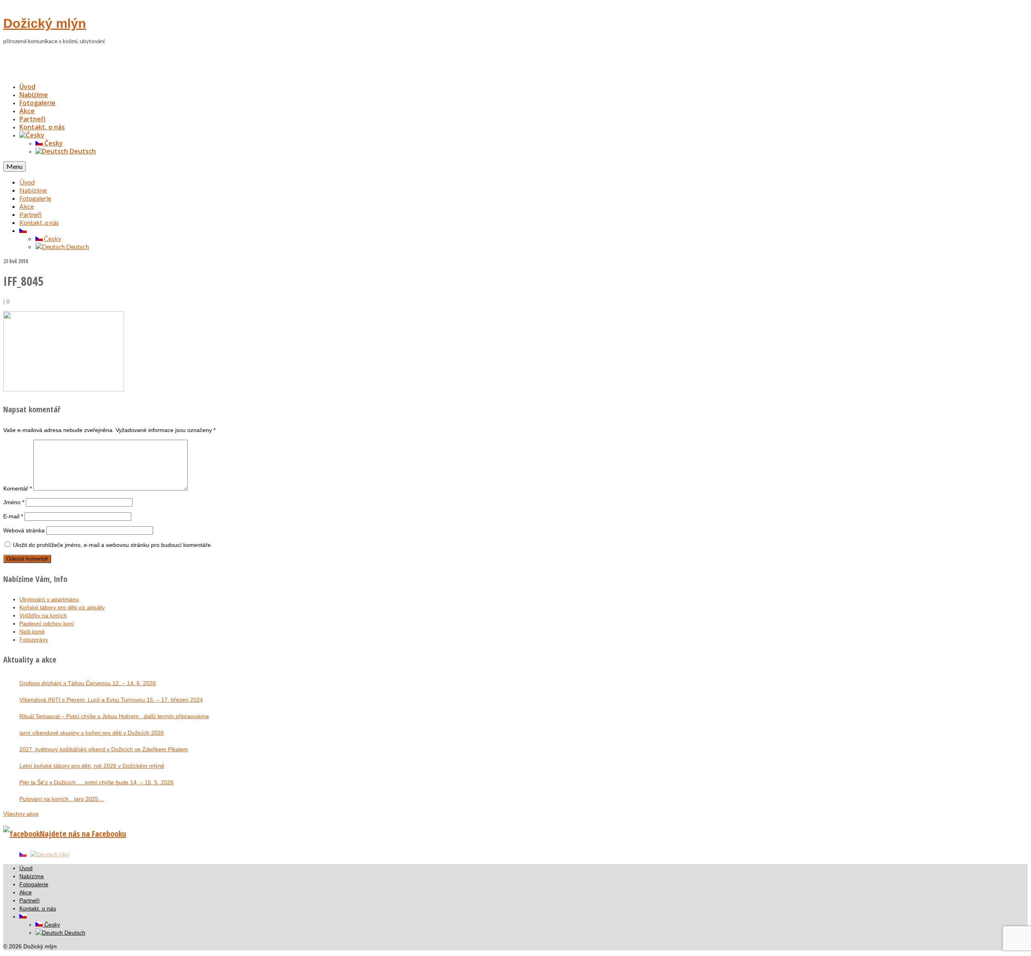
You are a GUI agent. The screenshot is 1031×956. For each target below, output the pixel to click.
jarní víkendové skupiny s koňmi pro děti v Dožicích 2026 (91, 732)
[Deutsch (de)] (50, 854)
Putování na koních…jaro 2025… (61, 799)
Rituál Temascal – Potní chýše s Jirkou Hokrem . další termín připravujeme (114, 716)
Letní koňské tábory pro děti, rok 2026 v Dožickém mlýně (91, 766)
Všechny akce (21, 814)
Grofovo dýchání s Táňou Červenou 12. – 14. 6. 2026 (87, 683)
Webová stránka (24, 530)
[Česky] (31, 135)
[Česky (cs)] (23, 854)
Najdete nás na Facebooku (83, 833)
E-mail (13, 516)
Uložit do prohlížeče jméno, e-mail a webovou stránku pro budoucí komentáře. (112, 545)
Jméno (13, 502)
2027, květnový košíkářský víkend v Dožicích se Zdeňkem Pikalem (103, 749)
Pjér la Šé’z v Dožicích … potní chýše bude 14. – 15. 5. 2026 (96, 782)
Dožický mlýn (44, 23)
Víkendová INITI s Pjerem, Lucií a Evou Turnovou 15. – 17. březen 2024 (111, 699)
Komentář (17, 488)
